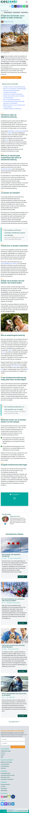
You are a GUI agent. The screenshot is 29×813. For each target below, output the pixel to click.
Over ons (3, 753)
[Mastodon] (5, 803)
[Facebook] (9, 803)
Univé (3, 352)
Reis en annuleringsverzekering (11, 99)
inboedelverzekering (6, 169)
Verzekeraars (4, 788)
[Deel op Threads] (15, 6)
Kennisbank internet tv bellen (7, 775)
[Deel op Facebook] (21, 6)
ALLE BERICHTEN (13, 721)
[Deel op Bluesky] (12, 6)
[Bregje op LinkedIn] (5, 524)
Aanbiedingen (4, 790)
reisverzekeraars (15, 365)
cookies (14, 810)
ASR (2, 369)
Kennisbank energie (5, 773)
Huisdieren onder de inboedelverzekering (14, 87)
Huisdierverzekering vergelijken (11, 77)
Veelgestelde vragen (6, 751)
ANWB (24, 131)
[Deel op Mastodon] (18, 6)
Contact (2, 755)
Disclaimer (3, 768)
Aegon (7, 140)
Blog (2, 757)
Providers (3, 786)
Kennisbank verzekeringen (7, 779)
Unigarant (9, 133)
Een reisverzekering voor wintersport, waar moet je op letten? (13, 599)
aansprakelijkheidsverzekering (9, 263)
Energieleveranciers (5, 784)
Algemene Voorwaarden (6, 762)
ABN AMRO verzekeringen (15, 131)
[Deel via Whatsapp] (24, 6)
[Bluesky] (2, 803)
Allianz (10, 350)
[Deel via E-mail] (27, 6)
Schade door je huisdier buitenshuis (12, 94)
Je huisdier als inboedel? (9, 92)
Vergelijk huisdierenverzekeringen (12, 108)
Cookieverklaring (5, 766)
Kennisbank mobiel (5, 777)
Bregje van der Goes (9, 21)
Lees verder (22, 576)
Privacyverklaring (5, 764)
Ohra (27, 369)
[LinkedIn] (12, 803)
